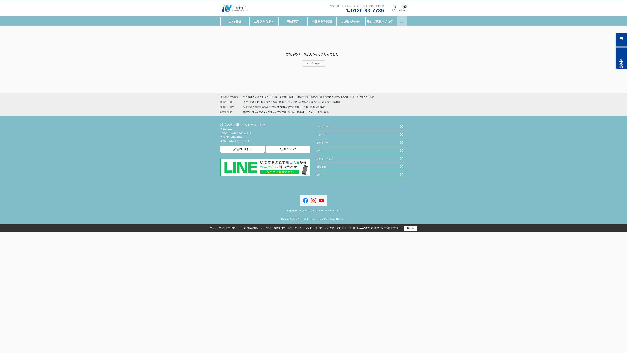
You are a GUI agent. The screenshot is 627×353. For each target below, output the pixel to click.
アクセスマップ (325, 158)
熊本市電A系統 (278, 107)
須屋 (246, 102)
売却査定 (293, 21)
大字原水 (316, 102)
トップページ (323, 126)
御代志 (291, 112)
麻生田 (260, 102)
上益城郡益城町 (342, 96)
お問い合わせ (351, 21)
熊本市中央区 (358, 96)
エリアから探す (264, 21)
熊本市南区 (325, 96)
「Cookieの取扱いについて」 (368, 228)
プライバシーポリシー (312, 210)
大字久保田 (272, 102)
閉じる (410, 228)
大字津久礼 (294, 102)
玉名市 (371, 96)
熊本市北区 (249, 96)
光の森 (262, 112)
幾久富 (305, 102)
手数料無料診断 (322, 21)
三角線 (305, 107)
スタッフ (321, 134)
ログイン (395, 10)
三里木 (318, 112)
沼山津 (283, 102)
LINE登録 (235, 21)
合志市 (273, 96)
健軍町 (300, 112)
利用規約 (293, 210)
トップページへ (313, 63)
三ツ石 (309, 112)
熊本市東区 (262, 96)
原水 (326, 112)
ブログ (320, 150)
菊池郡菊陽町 (286, 96)
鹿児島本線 (294, 107)
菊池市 (314, 96)
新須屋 (271, 112)
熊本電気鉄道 (262, 107)
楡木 (252, 102)
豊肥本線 (248, 107)
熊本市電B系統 (317, 107)
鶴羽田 (336, 102)
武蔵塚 (246, 112)
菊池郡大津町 (302, 96)
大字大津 (327, 102)
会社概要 (321, 166)
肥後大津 (281, 112)
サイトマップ (334, 210)
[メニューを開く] (402, 21)
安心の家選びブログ (380, 21)
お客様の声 (322, 142)
